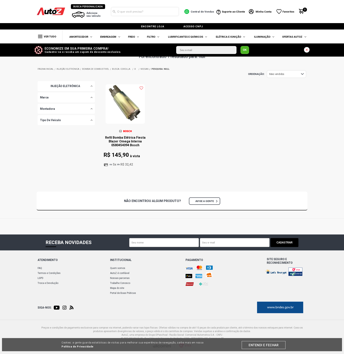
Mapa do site (117, 288)
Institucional (121, 260)
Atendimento (48, 260)
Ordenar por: (256, 74)
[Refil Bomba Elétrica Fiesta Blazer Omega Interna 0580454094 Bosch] (125, 106)
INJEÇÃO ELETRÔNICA (68, 69)
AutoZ (46, 69)
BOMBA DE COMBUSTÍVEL (95, 69)
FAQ (40, 268)
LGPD (40, 278)
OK (245, 49)
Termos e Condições (49, 273)
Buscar (114, 11)
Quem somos (117, 268)
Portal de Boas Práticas (123, 293)
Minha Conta (264, 11)
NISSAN (145, 69)
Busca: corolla (121, 69)
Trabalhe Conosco (120, 283)
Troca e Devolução (48, 283)
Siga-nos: (45, 307)
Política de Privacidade (78, 346)
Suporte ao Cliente (233, 11)
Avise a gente (204, 201)
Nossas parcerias (120, 278)
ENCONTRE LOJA (152, 26)
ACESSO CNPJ (193, 26)
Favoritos (288, 11)
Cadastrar (284, 242)
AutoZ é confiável (119, 273)
